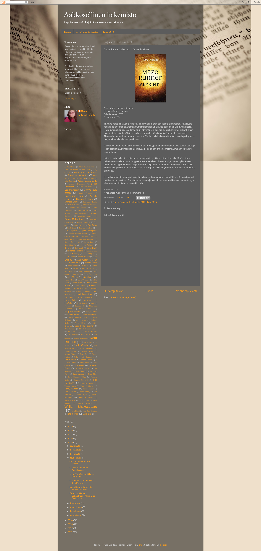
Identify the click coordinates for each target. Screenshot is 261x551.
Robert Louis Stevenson (83, 357)
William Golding (85, 403)
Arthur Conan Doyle (87, 181)
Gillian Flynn (69, 239)
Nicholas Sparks (89, 331)
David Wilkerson (80, 213)
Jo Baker (84, 266)
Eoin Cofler (92, 225)
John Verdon (73, 277)
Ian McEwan (92, 248)
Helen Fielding (87, 245)
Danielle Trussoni (89, 205)
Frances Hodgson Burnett (77, 234)
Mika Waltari (81, 323)
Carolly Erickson (86, 193)
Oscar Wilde (88, 342)
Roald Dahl (84, 354)
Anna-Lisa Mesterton (78, 175)
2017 (70, 434)
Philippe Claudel (70, 351)
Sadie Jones (84, 362)
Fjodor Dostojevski (89, 231)
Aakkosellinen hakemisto (100, 14)
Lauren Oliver (71, 300)
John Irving (76, 274)
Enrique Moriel (78, 225)
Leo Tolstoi (69, 303)
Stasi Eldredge (80, 371)
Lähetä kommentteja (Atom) (123, 297)
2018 (70, 430)
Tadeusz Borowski (81, 380)
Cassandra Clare (74, 196)
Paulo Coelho (81, 345)
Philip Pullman (86, 348)
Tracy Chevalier (70, 392)
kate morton (73, 414)
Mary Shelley (81, 320)
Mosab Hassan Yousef (88, 329)
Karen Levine (80, 286)
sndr (141, 545)
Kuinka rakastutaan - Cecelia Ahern (79, 469)
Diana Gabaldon (73, 219)
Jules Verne (77, 283)
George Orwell (88, 236)
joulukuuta (75, 446)
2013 (70, 524)
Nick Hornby (73, 334)
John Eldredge (84, 271)
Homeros (67, 248)
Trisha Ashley (85, 392)
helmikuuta (75, 511)
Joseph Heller (69, 280)
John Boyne (69, 271)
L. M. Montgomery (85, 297)
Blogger (163, 545)
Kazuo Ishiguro (80, 288)
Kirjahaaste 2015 (137, 202)
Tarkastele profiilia (86, 115)
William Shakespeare (80, 406)
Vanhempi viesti (186, 291)
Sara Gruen (79, 365)
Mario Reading (73, 314)
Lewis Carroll (82, 303)
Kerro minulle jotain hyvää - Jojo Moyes (82, 481)
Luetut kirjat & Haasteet (87, 31)
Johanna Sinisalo (87, 268)
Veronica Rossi (86, 397)
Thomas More (70, 386)
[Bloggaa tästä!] (140, 197)
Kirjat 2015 (152, 202)
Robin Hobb (70, 360)
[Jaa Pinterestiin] (148, 197)
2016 (70, 438)
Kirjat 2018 (108, 31)
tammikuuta (76, 515)
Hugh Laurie (79, 248)
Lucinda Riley (80, 306)
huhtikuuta (75, 503)
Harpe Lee (88, 242)
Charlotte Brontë (71, 202)
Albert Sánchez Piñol (86, 167)
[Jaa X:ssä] (143, 197)
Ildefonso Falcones (75, 251)
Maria (84, 111)
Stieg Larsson (78, 374)
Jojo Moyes (87, 277)
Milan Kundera (69, 329)
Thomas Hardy (87, 383)
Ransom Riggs (87, 351)
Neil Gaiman (72, 331)
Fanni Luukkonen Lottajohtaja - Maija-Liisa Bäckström (82, 495)
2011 (70, 532)
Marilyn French (91, 312)
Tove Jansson (88, 389)
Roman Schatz (86, 360)
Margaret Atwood (72, 311)
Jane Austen (82, 260)
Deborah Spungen (85, 216)
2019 (70, 426)
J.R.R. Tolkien (69, 257)
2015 (70, 442)
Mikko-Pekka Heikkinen (84, 326)
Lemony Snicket (88, 300)
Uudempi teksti (113, 291)
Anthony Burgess (79, 178)
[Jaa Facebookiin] (146, 197)
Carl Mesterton (71, 190)
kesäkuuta (75, 454)
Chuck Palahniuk (73, 205)
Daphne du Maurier (77, 208)
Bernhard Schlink (86, 187)
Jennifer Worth (91, 263)
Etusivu (67, 31)
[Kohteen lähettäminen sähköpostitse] (137, 197)
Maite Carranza (86, 309)
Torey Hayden (71, 389)
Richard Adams (70, 354)
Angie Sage (79, 172)
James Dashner (120, 202)
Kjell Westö (68, 297)
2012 (70, 528)
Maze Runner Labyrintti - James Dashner (81, 488)
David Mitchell (83, 210)
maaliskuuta (76, 507)
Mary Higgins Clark (78, 317)
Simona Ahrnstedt (82, 368)
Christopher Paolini (90, 202)
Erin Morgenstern (85, 228)
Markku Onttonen (90, 314)
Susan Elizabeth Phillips (77, 377)
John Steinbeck (90, 274)
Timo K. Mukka (87, 386)
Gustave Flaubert (86, 239)
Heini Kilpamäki (70, 245)
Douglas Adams (83, 222)
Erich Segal (71, 228)
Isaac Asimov (92, 251)
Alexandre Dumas (71, 170)
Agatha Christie (70, 167)
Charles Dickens (84, 199)
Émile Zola (86, 414)
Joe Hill (75, 268)
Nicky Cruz (85, 334)
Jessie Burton (72, 266)
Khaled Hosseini (83, 291)
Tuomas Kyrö (81, 394)
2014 (70, 520)
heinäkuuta (75, 450)
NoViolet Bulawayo (80, 338)
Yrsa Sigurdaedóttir (90, 411)
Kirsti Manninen (84, 294)
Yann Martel (75, 411)
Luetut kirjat (70, 98)
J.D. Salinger (89, 253)
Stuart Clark (92, 374)
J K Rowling (73, 254)
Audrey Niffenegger (77, 184)
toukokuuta (75, 458)
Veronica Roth (69, 400)
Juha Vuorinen (83, 280)
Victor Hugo (84, 400)
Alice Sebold (85, 170)
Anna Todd (92, 172)
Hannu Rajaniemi (72, 242)
